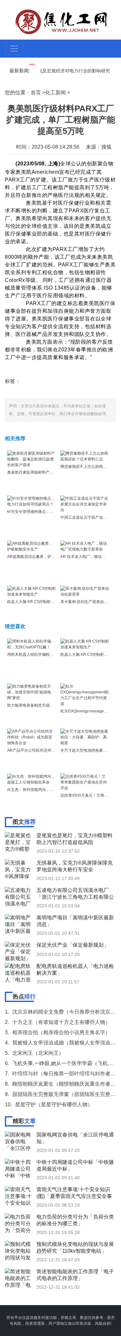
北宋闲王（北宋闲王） (38, 1053)
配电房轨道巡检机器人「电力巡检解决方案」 (75, 969)
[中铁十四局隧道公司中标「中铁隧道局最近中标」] (19, 1168)
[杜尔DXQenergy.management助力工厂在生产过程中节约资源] (84, 694)
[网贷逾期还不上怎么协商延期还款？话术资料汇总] (84, 456)
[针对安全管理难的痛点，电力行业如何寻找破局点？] (31, 501)
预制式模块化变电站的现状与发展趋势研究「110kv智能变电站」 (75, 1247)
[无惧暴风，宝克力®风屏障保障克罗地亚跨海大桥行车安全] (19, 869)
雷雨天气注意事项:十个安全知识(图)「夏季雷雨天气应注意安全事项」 (74, 1193)
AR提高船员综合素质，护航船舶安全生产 (42, 556)
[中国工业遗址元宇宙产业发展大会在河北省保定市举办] (84, 504)
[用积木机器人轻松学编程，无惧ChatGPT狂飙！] (31, 644)
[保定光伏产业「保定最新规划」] (19, 951)
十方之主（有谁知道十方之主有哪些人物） (61, 1022)
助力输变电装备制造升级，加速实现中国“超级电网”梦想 (55, 705)
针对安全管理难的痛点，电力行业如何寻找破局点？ (51, 511)
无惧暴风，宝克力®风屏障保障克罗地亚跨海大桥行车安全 (74, 866)
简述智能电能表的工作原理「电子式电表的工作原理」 (75, 1275)
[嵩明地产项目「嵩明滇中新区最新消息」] (19, 923)
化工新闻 (55, 92)
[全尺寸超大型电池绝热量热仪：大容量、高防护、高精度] (84, 737)
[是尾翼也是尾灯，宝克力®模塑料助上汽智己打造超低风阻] (19, 841)
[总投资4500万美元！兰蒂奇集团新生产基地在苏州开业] (84, 782)
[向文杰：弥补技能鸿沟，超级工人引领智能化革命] (31, 779)
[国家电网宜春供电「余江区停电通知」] (19, 1141)
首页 (36, 92)
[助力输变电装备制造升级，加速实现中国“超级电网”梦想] (31, 692)
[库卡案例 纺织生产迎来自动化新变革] (84, 591)
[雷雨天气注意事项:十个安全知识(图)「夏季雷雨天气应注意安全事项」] (19, 1195)
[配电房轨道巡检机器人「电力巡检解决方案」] (19, 972)
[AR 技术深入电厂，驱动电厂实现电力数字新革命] (84, 546)
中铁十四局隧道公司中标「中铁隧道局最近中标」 (75, 1165)
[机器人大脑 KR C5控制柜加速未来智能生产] (31, 591)
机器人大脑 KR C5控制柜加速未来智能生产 (44, 601)
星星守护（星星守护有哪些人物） (54, 1104)
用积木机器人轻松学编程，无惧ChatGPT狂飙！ (48, 654)
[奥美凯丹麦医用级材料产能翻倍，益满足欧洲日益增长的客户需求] (31, 459)
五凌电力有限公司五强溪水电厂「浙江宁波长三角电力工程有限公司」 (75, 893)
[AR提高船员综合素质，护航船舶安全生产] (31, 546)
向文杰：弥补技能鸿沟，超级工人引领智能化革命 (49, 789)
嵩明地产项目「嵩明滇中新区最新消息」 (75, 921)
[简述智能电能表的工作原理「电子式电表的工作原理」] (19, 1277)
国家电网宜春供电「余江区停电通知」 (75, 1138)
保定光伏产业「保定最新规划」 (72, 945)
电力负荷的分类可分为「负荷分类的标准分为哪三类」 (75, 1220)
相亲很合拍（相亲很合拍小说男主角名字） (61, 1032)
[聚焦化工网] (61, 21)
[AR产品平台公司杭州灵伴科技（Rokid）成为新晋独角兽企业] (31, 737)
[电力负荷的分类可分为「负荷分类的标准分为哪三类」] (19, 1223)
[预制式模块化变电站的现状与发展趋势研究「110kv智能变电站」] (19, 1250)
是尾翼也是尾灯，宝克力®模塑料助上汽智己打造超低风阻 (74, 839)
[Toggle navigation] (14, 48)
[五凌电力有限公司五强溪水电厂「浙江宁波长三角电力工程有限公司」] (19, 896)
